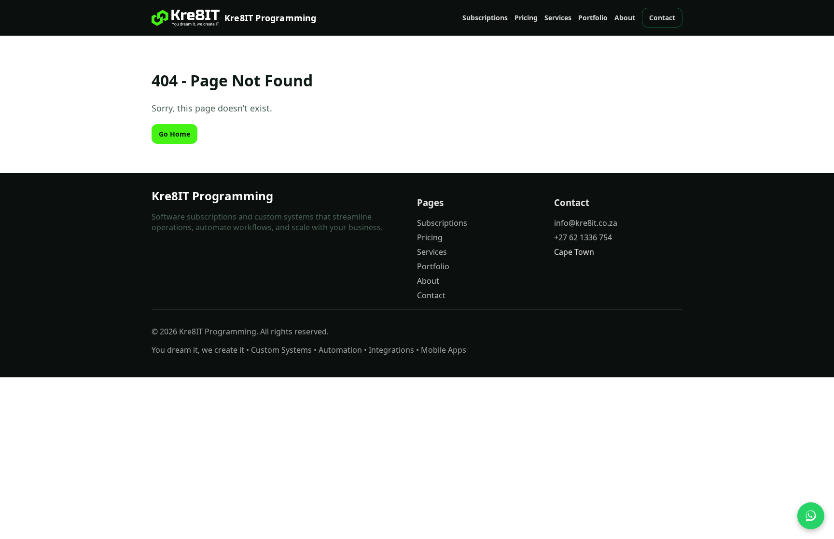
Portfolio (593, 17)
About (624, 17)
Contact (662, 17)
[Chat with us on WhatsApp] (810, 515)
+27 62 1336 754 (583, 237)
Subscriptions (485, 17)
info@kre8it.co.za (585, 223)
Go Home (174, 133)
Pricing (526, 17)
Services (557, 17)
